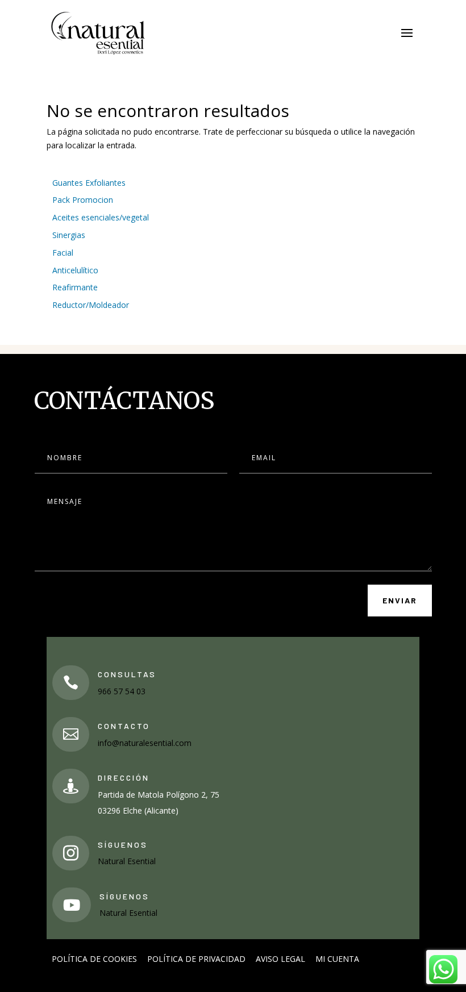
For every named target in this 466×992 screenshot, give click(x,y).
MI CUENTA (337, 958)
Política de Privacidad (196, 958)
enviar (399, 600)
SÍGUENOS (123, 844)
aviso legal (280, 958)
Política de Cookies (94, 958)
